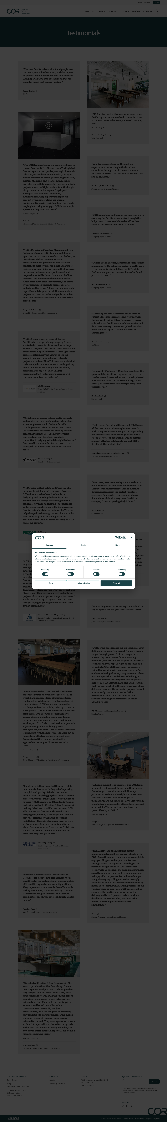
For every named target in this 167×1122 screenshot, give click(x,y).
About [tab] (117, 545)
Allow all (116, 583)
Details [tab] (83, 545)
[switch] (70, 574)
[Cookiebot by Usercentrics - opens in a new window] (116, 537)
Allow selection (83, 583)
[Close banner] (131, 537)
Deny (51, 583)
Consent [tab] (49, 545)
